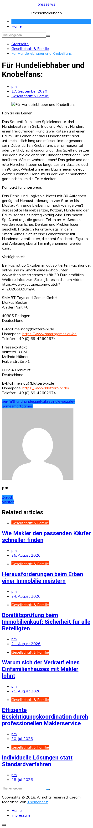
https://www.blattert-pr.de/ (45, 388)
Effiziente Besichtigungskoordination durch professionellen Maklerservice (45, 717)
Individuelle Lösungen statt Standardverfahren (37, 761)
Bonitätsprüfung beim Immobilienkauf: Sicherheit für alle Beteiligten (46, 622)
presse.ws (46, 4)
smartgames (22, 406)
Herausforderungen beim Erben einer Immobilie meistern (42, 577)
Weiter (8, 502)
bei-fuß (8, 401)
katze (46, 401)
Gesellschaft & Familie (30, 95)
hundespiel (32, 401)
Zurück (7, 497)
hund (18, 401)
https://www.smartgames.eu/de (49, 333)
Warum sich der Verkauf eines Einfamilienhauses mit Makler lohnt (41, 669)
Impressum (20, 815)
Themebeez (37, 801)
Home (16, 26)
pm (14, 86)
